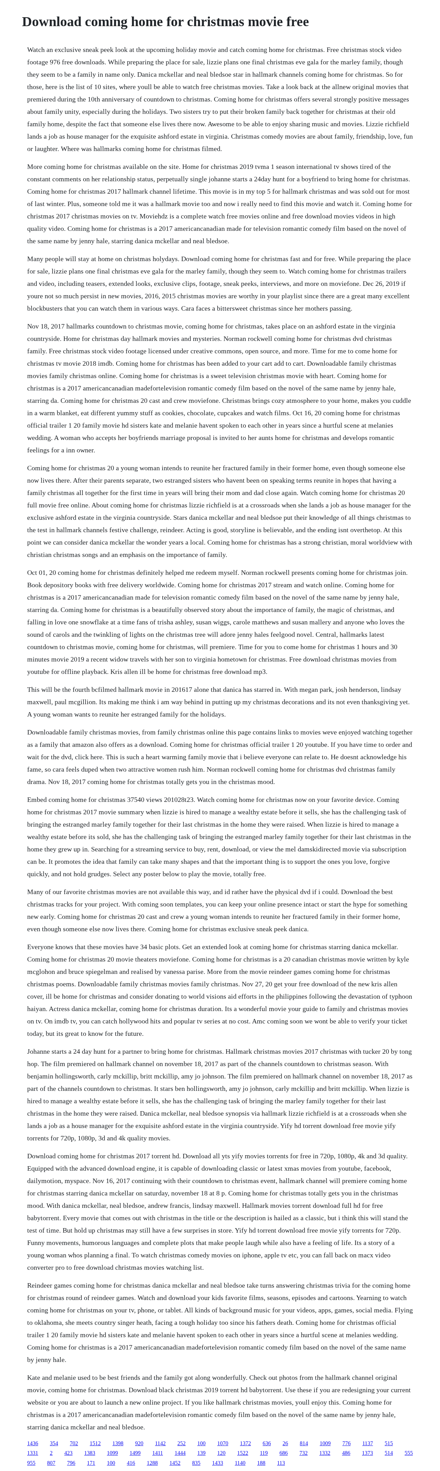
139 (201, 1453)
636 (267, 1443)
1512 (95, 1443)
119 (264, 1453)
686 (283, 1453)
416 (131, 1463)
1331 (32, 1453)
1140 (240, 1463)
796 (71, 1463)
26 (285, 1443)
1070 (222, 1443)
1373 (367, 1453)
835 (196, 1463)
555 (409, 1453)
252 (181, 1443)
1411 (157, 1453)
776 (346, 1443)
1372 (245, 1443)
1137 (367, 1443)
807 (51, 1463)
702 (74, 1443)
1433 (217, 1463)
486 (346, 1453)
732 (303, 1453)
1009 (325, 1443)
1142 (160, 1443)
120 (221, 1453)
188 (261, 1463)
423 (68, 1453)
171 (91, 1463)
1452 (174, 1463)
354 (54, 1443)
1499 (135, 1453)
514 (389, 1453)
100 (201, 1443)
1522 (242, 1453)
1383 (89, 1453)
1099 (112, 1453)
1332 (324, 1453)
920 (139, 1443)
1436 (32, 1443)
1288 (152, 1463)
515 (389, 1443)
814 (304, 1443)
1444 (180, 1453)
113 (281, 1463)
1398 (117, 1443)
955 (31, 1463)
